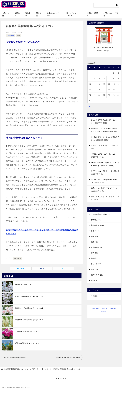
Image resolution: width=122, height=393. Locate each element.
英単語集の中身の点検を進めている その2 (29, 308)
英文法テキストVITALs (72, 14)
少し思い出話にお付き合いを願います (105, 179)
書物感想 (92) (96, 258)
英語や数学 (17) (97, 275)
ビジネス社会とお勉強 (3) (100, 214)
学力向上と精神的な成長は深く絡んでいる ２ (30, 296)
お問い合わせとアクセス (110, 14)
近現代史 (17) (96, 280)
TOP (19, 369)
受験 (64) (94, 236)
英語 (18, 35)
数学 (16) (94, 253)
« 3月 (89, 107)
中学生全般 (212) (97, 225)
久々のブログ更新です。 (100, 145)
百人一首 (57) (96, 264)
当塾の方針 (5, 14)
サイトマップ (61, 379)
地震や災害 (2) (96, 247)
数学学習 (27, 14)
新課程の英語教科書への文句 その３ (68, 357)
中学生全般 (10, 35)
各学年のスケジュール (53, 14)
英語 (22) (94, 269)
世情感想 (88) (96, 220)
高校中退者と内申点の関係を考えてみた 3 (29, 320)
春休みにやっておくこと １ (24, 284)
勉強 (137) (95, 231)
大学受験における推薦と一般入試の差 (105, 171)
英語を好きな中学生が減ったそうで (104, 188)
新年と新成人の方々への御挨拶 (102, 197)
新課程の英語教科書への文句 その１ (16, 357)
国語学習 (38, 14)
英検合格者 (17, 258)
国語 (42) (94, 242)
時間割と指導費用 (93, 14)
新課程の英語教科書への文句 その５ (27, 343)
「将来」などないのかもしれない (103, 154)
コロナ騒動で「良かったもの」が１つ (27, 331)
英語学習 (17, 14)
